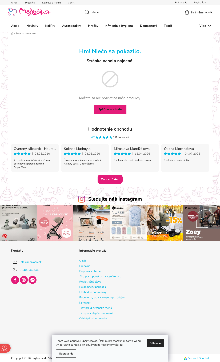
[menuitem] (15, 26)
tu (121, 345)
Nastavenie (66, 354)
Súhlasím (156, 343)
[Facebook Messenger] (33, 280)
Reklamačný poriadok (92, 287)
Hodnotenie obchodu (110, 129)
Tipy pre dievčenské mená (95, 308)
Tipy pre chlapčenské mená (96, 313)
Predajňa (30, 2)
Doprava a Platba (51, 2)
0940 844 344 (29, 270)
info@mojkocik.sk (31, 262)
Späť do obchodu (110, 109)
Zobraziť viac (110, 179)
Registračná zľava (90, 282)
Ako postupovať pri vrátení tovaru (100, 276)
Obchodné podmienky (92, 292)
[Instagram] (24, 280)
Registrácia (200, 2)
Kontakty (84, 303)
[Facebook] (15, 280)
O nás (14, 2)
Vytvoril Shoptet (198, 358)
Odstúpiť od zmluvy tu (93, 318)
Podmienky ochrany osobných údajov (102, 297)
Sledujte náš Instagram (115, 199)
